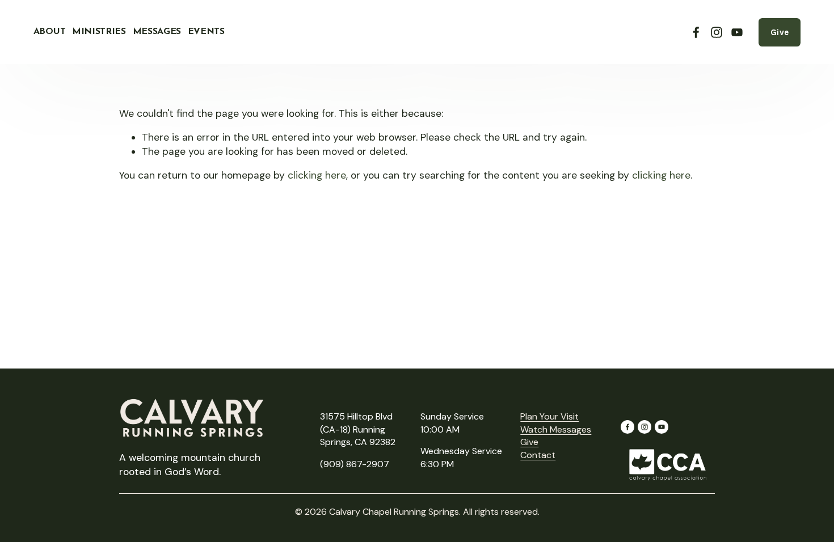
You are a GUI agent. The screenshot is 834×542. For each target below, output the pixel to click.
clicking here (317, 175)
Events (206, 31)
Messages (157, 31)
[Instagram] (716, 32)
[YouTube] (737, 32)
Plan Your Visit (549, 416)
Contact (537, 455)
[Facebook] (696, 32)
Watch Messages (555, 429)
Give (779, 32)
